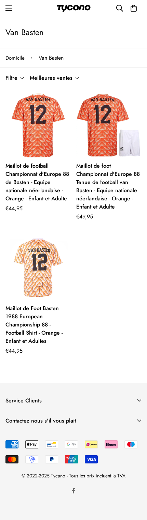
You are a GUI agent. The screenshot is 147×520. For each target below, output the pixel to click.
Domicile (15, 58)
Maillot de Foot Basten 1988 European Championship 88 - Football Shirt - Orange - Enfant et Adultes (34, 324)
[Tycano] (73, 8)
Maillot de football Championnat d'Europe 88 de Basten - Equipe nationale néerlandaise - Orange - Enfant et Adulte (37, 182)
